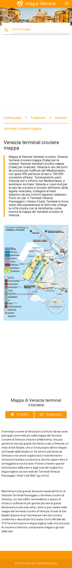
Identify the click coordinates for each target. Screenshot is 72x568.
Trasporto (38, 118)
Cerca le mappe (21, 29)
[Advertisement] (36, 76)
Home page (13, 118)
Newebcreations (47, 563)
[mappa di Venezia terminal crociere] (36, 319)
